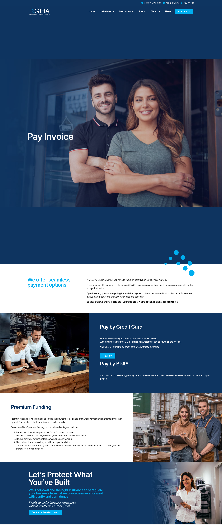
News (168, 11)
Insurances (125, 11)
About (154, 11)
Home (92, 11)
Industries (105, 11)
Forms (142, 11)
